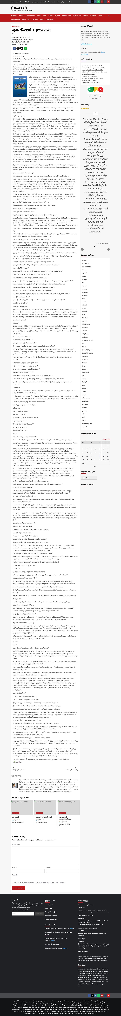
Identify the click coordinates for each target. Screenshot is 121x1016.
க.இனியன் (17, 820)
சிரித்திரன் (85, 318)
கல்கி (83, 298)
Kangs (79, 915)
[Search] (109, 15)
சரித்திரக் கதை (66, 15)
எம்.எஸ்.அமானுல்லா (94, 928)
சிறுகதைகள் (19, 7)
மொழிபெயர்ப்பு (50, 19)
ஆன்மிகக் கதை (30, 15)
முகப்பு (12, 2)
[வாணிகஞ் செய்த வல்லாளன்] (45, 807)
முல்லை (84, 414)
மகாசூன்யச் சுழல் (88, 904)
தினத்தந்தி (85, 359)
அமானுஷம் (14, 15)
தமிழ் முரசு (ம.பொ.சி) (87, 340)
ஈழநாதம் (84, 279)
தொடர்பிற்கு (69, 2)
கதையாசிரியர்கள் (44, 2)
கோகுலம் (84, 311)
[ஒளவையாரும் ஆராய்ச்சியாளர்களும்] (69, 807)
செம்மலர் (84, 330)
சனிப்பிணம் (85, 951)
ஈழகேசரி (84, 273)
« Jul (94, 466)
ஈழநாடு (84, 276)
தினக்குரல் (85, 356)
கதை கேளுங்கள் (49, 904)
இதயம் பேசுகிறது (86, 266)
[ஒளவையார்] (22, 807)
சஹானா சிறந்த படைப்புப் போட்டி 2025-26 (93, 82)
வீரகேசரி (84, 426)
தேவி (83, 385)
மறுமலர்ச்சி (85, 404)
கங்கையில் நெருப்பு (88, 915)
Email (48, 868)
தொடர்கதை (35, 19)
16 (107, 452)
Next (108, 249)
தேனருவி (84, 382)
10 (83, 452)
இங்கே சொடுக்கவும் (86, 44)
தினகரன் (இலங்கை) (87, 353)
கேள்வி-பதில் (27, 2)
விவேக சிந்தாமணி (87, 423)
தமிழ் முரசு (85, 337)
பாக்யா (84, 391)
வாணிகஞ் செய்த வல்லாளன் (44, 817)
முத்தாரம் (84, 410)
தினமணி (84, 362)
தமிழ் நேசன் (85, 334)
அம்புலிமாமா (85, 263)
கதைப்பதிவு (19, 2)
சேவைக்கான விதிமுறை (51, 915)
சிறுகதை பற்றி (35, 2)
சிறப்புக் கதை (26, 19)
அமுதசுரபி (84, 260)
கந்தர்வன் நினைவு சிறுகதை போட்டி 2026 (93, 68)
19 (91, 456)
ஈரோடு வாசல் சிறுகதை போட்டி (90, 76)
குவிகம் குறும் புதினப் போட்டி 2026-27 (92, 65)
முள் (84, 938)
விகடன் (84, 420)
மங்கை (84, 394)
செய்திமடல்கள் (48, 908)
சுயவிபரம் (53, 2)
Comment (16, 845)
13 (95, 452)
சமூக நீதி (57, 15)
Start (94, 246)
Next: (72, 769)
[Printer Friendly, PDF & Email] (18, 762)
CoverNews (84, 1013)
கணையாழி (85, 292)
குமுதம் (84, 308)
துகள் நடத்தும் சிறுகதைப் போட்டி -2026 (92, 70)
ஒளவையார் (15, 817)
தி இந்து (84, 346)
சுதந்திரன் (84, 321)
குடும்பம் (50, 15)
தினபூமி (84, 366)
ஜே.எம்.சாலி (26, 37)
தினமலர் (84, 369)
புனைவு (100, 15)
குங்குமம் (84, 305)
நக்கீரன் (84, 388)
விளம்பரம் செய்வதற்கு (50, 912)
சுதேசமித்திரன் (86, 324)
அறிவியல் (21, 15)
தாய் (83, 343)
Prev (82, 249)
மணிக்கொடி (85, 401)
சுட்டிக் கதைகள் (77, 15)
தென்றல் (84, 378)
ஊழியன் (84, 285)
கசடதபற (84, 289)
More (71, 928)
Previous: (19, 769)
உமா (83, 282)
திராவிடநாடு (85, 372)
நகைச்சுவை (93, 15)
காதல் (39, 15)
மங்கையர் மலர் (86, 398)
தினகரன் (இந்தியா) (87, 350)
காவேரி (84, 301)
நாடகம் (42, 19)
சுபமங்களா (85, 327)
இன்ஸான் (84, 269)
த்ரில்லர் (85, 15)
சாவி (83, 314)
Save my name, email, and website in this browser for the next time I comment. (39, 882)
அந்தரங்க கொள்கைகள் (51, 919)
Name (14, 868)
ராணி (83, 417)
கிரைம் (44, 15)
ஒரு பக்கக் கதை (15, 19)
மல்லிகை (84, 407)
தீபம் (83, 375)
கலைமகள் (84, 295)
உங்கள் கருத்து (60, 2)
